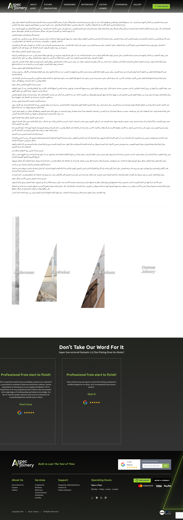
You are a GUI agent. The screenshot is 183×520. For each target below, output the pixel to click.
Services (40, 480)
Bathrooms (87, 4)
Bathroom (39, 490)
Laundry (38, 498)
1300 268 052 (144, 480)
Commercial (121, 4)
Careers (15, 487)
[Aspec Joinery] (165, 512)
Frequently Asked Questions (69, 485)
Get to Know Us (18, 485)
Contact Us (62, 487)
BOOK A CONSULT (162, 480)
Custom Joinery (41, 493)
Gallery (137, 4)
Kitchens (38, 487)
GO (165, 466)
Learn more (21, 301)
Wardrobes (69, 4)
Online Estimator (64, 490)
